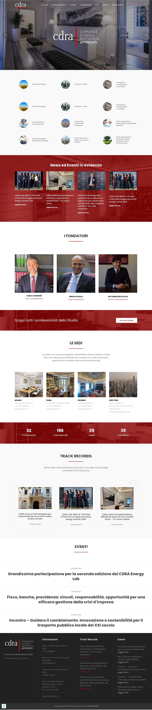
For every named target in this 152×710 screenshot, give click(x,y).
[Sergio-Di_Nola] (76, 292)
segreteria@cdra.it (50, 696)
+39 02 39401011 (48, 651)
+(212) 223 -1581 (51, 690)
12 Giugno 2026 (76, 568)
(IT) (27, 654)
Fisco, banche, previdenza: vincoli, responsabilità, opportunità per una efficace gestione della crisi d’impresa (132, 658)
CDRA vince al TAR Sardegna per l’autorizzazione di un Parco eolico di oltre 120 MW (35, 516)
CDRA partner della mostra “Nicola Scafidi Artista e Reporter (130, 688)
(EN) (31, 654)
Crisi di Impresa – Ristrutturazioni (38, 123)
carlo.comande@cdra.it (34, 299)
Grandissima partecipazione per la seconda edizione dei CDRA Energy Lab (93, 666)
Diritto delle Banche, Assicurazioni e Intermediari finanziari (126, 123)
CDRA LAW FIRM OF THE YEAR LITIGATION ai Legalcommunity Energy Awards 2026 (123, 199)
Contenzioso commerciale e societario (79, 123)
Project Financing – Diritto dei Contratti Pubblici (81, 140)
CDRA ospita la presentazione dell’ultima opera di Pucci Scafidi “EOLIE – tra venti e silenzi (59, 199)
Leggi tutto (123, 652)
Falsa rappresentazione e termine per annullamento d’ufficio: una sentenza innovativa (92, 650)
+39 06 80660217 (49, 663)
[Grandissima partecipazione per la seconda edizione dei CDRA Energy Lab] (76, 574)
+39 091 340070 (48, 675)
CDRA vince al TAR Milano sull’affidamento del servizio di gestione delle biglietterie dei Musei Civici (94, 681)
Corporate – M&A (80, 84)
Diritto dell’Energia (39, 84)
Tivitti (25, 658)
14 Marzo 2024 (76, 615)
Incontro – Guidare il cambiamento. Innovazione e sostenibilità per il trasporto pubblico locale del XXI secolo (132, 668)
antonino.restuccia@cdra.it (118, 299)
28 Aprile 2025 (76, 592)
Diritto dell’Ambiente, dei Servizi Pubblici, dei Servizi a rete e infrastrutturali (124, 140)
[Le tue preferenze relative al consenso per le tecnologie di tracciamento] (4, 706)
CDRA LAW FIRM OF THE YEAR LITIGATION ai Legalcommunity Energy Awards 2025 (28, 198)
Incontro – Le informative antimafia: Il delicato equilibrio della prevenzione (132, 678)
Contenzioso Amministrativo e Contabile (121, 85)
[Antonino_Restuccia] (118, 292)
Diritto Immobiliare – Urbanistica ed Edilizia (40, 140)
